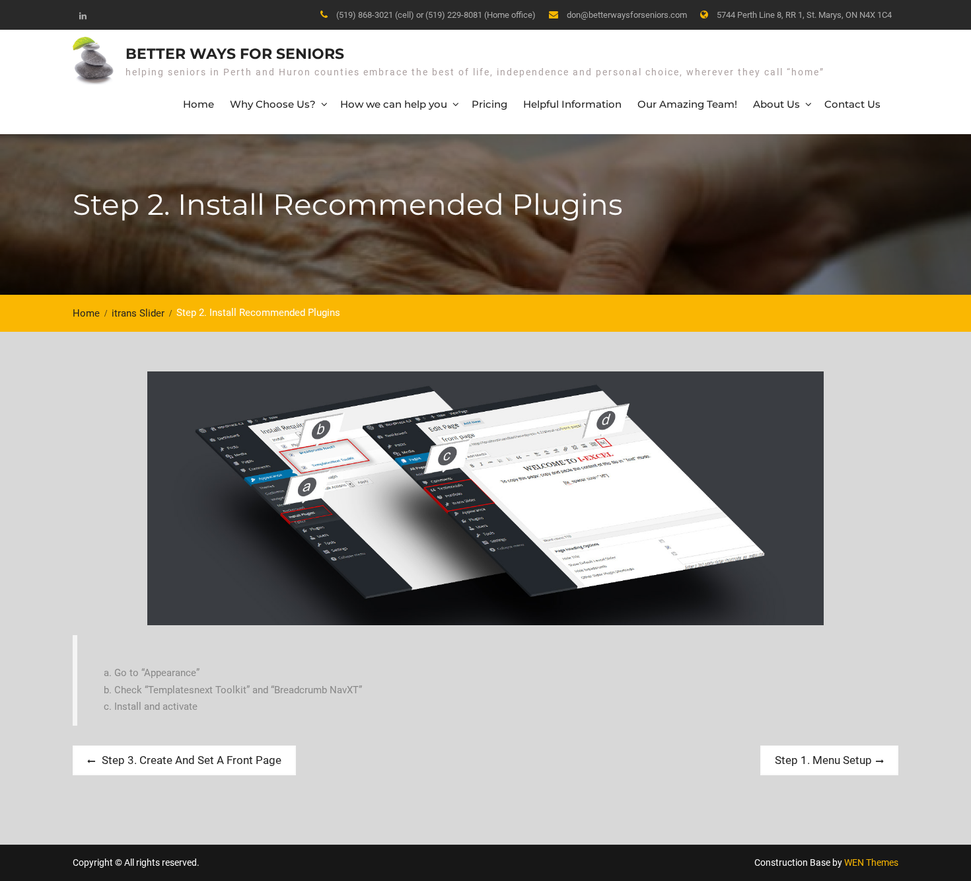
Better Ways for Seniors (235, 54)
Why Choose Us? (273, 104)
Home (198, 104)
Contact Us (852, 104)
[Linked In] (82, 16)
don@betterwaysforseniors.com (627, 15)
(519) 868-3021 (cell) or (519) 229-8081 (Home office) (436, 15)
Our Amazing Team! (687, 104)
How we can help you (393, 104)
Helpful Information (572, 104)
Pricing (489, 104)
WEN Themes (871, 862)
